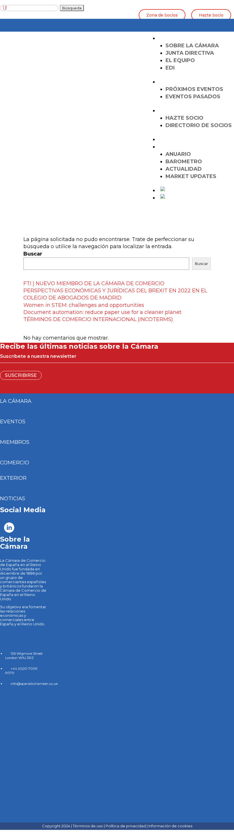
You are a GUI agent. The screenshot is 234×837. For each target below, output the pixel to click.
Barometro (184, 161)
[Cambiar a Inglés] (172, 190)
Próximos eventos (194, 89)
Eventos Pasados (193, 96)
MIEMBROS (14, 442)
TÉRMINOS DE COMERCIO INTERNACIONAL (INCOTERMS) (98, 319)
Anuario (178, 154)
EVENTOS (12, 421)
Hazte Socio (211, 15)
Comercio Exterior (189, 139)
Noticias (173, 147)
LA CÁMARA (176, 38)
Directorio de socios (199, 125)
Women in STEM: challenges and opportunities (83, 305)
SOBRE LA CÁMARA (192, 45)
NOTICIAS (12, 498)
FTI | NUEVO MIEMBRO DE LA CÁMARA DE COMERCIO (93, 283)
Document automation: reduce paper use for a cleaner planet (102, 312)
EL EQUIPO (180, 60)
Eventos (173, 82)
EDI (170, 68)
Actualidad (184, 169)
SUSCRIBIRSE (21, 375)
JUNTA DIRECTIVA (190, 53)
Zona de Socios (162, 15)
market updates (191, 176)
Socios (170, 110)
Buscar (32, 254)
